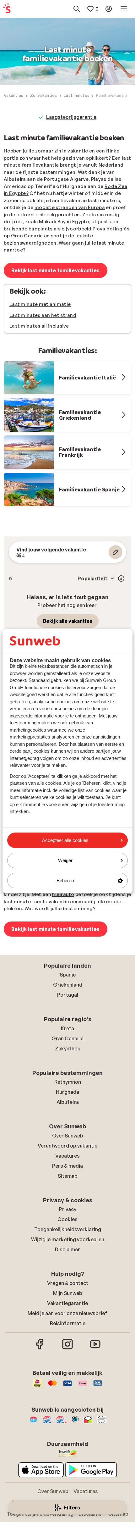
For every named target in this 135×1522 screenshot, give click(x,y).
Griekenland (67, 985)
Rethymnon (67, 1082)
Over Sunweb (67, 1135)
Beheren (65, 880)
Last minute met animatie (40, 304)
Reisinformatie (67, 1323)
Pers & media (67, 1166)
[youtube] (95, 1348)
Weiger (65, 860)
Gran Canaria (67, 1038)
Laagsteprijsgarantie (71, 117)
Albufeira (68, 1102)
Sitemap (68, 1176)
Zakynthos (67, 1048)
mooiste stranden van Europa (70, 207)
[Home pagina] (7, 8)
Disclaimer (67, 1249)
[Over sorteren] (121, 578)
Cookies (67, 1219)
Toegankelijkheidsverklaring (67, 1229)
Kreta (67, 1028)
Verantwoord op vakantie (67, 1146)
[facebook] (40, 1348)
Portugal (67, 995)
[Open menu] (123, 8)
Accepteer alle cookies (65, 840)
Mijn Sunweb (67, 1293)
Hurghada (67, 1092)
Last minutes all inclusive (39, 326)
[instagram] (67, 1348)
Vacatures (67, 1156)
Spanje (68, 974)
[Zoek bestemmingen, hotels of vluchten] (76, 9)
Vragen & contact (67, 1283)
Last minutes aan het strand (42, 315)
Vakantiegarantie (67, 1303)
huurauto (63, 894)
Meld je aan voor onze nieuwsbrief (67, 1313)
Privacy (67, 1209)
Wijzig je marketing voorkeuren (67, 1239)
